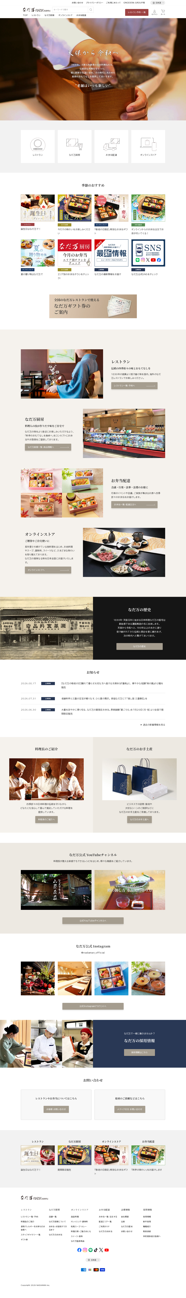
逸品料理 (75, 1217)
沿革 (123, 1222)
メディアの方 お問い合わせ (129, 1109)
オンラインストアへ (36, 570)
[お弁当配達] (148, 1155)
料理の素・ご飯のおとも (81, 1231)
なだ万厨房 (49, 15)
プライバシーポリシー (94, 3)
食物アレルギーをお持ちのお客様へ (33, 1228)
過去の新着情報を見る (154, 725)
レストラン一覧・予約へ (124, 386)
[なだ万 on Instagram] (85, 1251)
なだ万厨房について (57, 1222)
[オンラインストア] (111, 1155)
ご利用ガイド (104, 1226)
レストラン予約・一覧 (137, 12)
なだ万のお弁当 (55, 1235)
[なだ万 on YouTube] (107, 1251)
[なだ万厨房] (75, 1155)
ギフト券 (24, 1240)
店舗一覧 (53, 1217)
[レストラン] (38, 1155)
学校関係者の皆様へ (152, 1236)
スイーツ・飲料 (77, 1236)
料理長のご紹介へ (46, 819)
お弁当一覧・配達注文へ (125, 505)
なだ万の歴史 (139, 646)
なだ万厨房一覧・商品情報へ (41, 447)
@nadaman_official (93, 953)
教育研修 (147, 1231)
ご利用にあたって (113, 3)
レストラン (36, 15)
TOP (25, 15)
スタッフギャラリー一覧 (30, 1235)
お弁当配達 (81, 15)
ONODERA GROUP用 (134, 3)
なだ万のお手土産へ (139, 819)
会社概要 (125, 1217)
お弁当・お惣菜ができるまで (58, 1228)
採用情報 (147, 1217)
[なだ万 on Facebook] (79, 1251)
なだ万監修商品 (78, 1241)
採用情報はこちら (139, 1052)
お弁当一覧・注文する (108, 1217)
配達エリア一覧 (105, 1222)
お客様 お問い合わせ (56, 1109)
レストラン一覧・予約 (29, 1217)
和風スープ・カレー (79, 1226)
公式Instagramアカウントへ (93, 1006)
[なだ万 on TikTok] (96, 1251)
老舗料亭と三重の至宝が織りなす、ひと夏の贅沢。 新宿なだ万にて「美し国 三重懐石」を (104, 698)
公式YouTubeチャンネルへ (93, 921)
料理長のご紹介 (27, 1222)
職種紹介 (147, 1226)
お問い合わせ (77, 3)
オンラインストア (65, 15)
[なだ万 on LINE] (91, 1251)
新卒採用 (147, 1222)
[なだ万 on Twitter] (101, 1251)
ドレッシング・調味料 (79, 1222)
